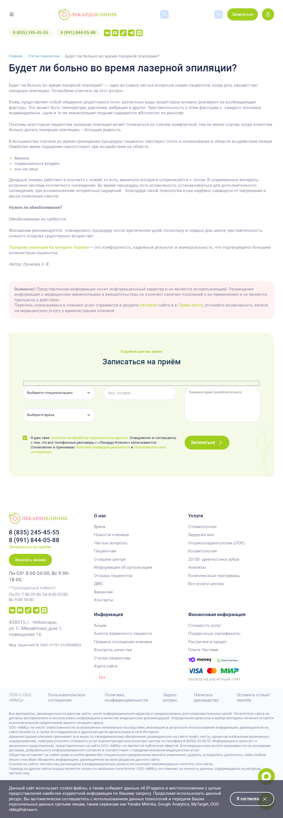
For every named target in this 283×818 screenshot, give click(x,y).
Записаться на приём (30, 546)
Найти (161, 23)
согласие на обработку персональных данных (89, 438)
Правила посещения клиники (123, 641)
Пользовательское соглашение (66, 697)
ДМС (98, 583)
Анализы (197, 567)
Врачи (100, 526)
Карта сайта (105, 666)
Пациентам (105, 551)
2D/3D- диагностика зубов (213, 559)
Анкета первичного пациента (123, 633)
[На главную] (87, 14)
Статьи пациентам (112, 658)
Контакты (103, 600)
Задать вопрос (170, 697)
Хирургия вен (201, 534)
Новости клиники (111, 534)
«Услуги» (149, 305)
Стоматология (202, 526)
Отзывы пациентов (113, 575)
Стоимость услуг (204, 625)
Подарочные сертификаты (214, 633)
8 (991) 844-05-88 (78, 32)
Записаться (242, 14)
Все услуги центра (206, 583)
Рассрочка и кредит (207, 641)
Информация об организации (123, 567)
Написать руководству (206, 697)
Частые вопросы (110, 543)
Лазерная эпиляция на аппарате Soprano (49, 247)
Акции (100, 625)
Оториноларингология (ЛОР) (216, 543)
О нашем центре (110, 559)
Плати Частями (203, 649)
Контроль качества (113, 649)
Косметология (202, 551)
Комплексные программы (214, 575)
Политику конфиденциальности (102, 447)
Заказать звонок (30, 560)
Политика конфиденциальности (126, 697)
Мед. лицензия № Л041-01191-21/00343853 (45, 645)
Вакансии (103, 592)
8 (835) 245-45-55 (30, 32)
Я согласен (248, 798)
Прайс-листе (190, 305)
